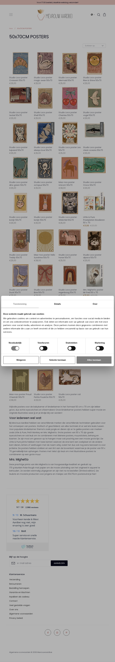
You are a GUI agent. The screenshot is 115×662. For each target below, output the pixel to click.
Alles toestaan (94, 360)
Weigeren (21, 360)
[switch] (43, 348)
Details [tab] (57, 304)
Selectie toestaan (57, 360)
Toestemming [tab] (20, 304)
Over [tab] (95, 304)
